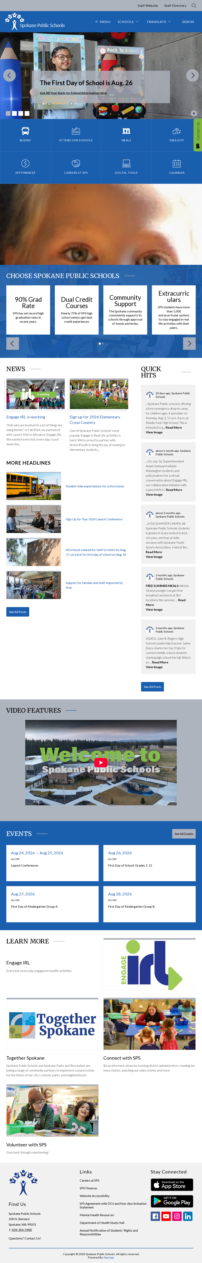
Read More (174, 427)
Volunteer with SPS (26, 1144)
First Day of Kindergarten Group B (140, 906)
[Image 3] (20, 113)
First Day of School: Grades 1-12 (139, 865)
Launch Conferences (44, 865)
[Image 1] (8, 113)
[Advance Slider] (189, 343)
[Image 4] (27, 113)
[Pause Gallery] (194, 113)
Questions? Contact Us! (25, 1238)
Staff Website (148, 5)
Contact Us (198, 131)
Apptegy (108, 1257)
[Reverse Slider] (12, 343)
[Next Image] (192, 75)
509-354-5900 (22, 1230)
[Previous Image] (9, 75)
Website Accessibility (94, 1196)
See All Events (184, 834)
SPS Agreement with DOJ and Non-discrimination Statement (113, 1205)
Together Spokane (25, 1058)
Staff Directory (175, 5)
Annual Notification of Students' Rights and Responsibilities (109, 1232)
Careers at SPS (89, 1180)
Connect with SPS (121, 1058)
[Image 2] (14, 113)
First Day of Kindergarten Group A (43, 906)
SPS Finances (88, 1188)
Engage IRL (18, 962)
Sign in (188, 22)
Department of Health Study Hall (102, 1222)
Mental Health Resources (97, 1215)
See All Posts (17, 612)
